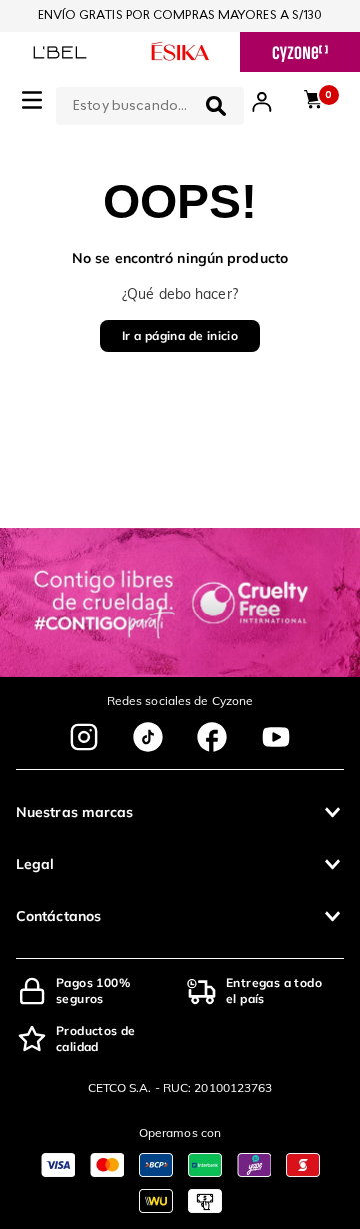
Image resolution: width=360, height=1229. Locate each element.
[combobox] (150, 102)
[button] (180, 812)
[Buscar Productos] (216, 106)
